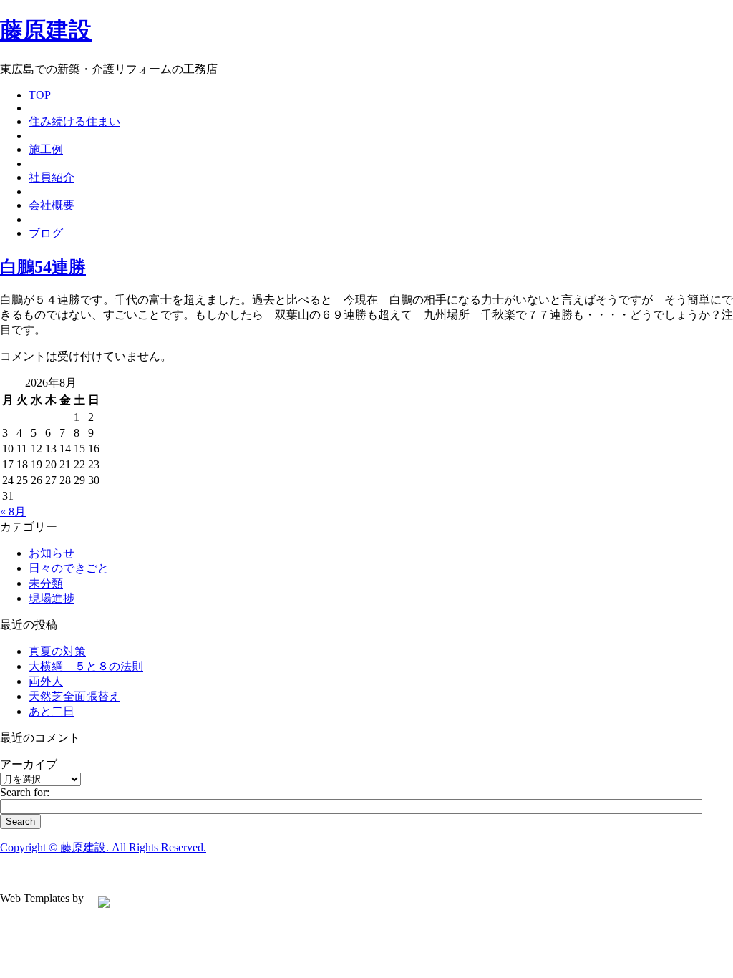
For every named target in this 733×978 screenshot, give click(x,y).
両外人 (46, 681)
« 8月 (13, 511)
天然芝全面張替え (74, 696)
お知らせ (51, 553)
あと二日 (51, 711)
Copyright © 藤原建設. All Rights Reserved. (103, 847)
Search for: (24, 792)
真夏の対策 (57, 651)
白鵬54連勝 (43, 267)
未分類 (46, 583)
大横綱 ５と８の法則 (86, 666)
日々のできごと (69, 568)
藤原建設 (46, 30)
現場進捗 (51, 598)
